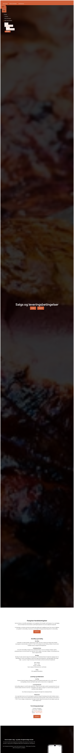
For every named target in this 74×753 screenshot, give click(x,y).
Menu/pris (5, 18)
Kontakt (7, 31)
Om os (4, 20)
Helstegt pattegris (7, 16)
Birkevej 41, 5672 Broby (13, 3)
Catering (4, 12)
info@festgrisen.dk (21, 3)
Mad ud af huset (6, 14)
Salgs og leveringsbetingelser (8, 24)
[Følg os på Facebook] (2, 1)
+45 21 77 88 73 (5, 3)
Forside (3, 10)
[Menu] (3, 7)
